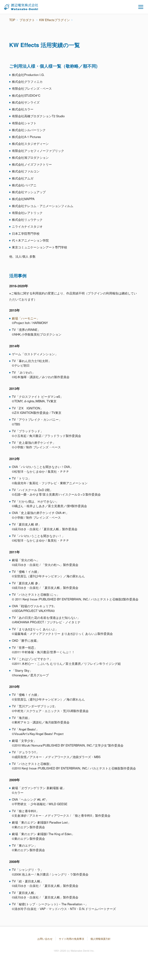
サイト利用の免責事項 (71, 938)
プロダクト (27, 19)
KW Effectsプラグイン (54, 19)
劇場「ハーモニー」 (26, 318)
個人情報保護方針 (100, 938)
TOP (12, 19)
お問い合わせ (45, 938)
